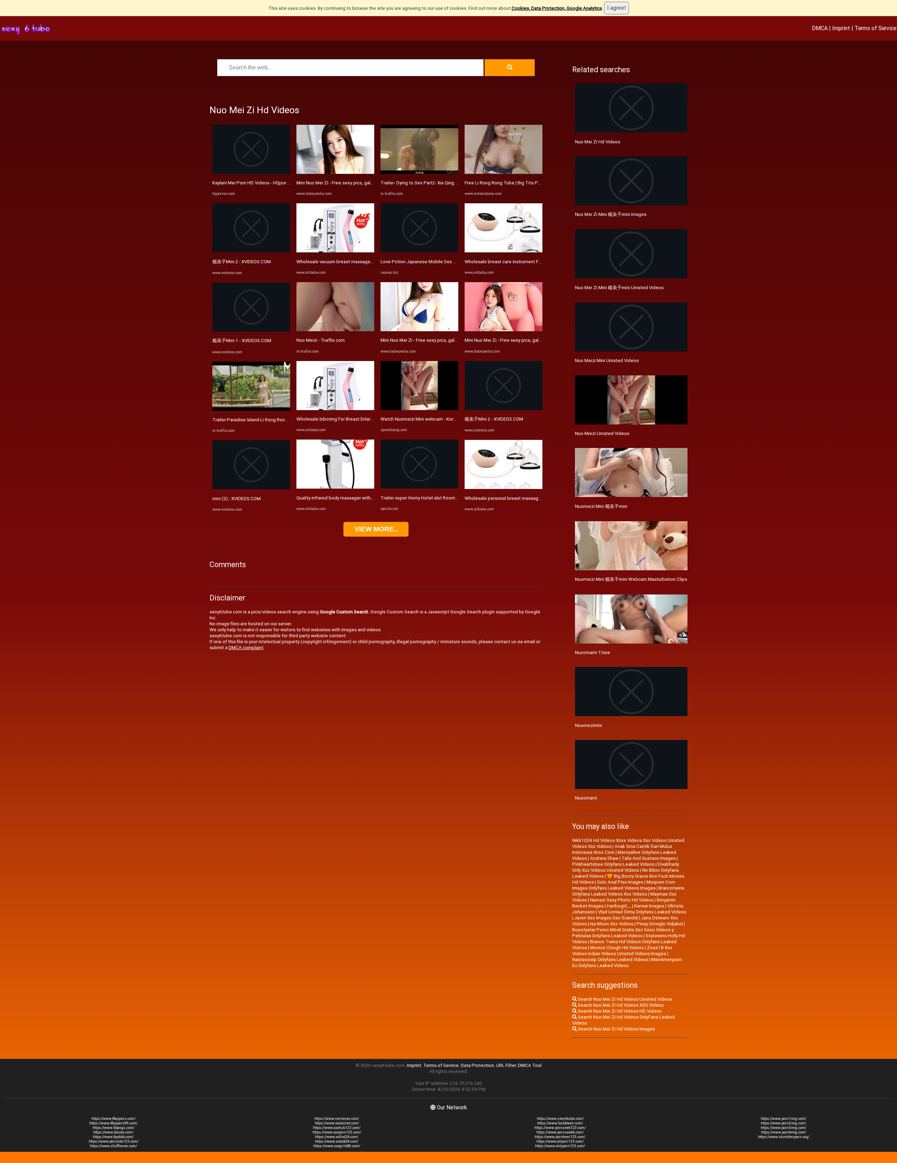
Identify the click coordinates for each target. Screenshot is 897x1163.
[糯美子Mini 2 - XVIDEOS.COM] (251, 251)
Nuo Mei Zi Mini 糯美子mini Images (610, 214)
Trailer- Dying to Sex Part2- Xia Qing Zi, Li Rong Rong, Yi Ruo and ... (449, 183)
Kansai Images (649, 906)
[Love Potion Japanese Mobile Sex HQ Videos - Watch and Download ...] (419, 251)
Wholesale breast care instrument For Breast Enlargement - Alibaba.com (539, 262)
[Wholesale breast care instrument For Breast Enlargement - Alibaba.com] (503, 251)
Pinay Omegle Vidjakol (660, 924)
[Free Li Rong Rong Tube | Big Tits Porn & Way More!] (503, 172)
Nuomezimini (588, 725)
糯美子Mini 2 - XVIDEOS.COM (241, 262)
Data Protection (477, 1065)
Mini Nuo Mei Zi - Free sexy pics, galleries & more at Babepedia (361, 183)
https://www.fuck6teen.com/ (560, 1123)
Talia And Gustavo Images (649, 858)
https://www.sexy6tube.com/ (560, 1118)
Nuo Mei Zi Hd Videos (597, 142)
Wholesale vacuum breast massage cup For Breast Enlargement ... (364, 262)
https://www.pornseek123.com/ (560, 1127)
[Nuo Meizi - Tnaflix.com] (335, 330)
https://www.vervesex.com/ (336, 1118)
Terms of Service (875, 28)
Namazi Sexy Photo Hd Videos (621, 900)
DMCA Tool (530, 1065)
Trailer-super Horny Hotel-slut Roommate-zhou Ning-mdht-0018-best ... (454, 498)
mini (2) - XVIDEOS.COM (236, 499)
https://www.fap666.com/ (113, 1137)
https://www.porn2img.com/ (783, 1123)
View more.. (376, 529)
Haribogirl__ (619, 906)
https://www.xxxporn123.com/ (337, 1132)
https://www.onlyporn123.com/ (560, 1146)
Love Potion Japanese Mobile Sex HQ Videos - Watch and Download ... (454, 262)
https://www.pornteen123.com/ (560, 1137)
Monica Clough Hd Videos (617, 948)
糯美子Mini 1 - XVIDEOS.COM (241, 341)
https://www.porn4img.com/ (783, 1132)
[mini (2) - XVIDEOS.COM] (251, 488)
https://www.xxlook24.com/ (336, 1141)
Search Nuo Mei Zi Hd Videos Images (616, 1029)
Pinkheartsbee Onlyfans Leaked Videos (613, 864)
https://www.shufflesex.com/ (113, 1146)
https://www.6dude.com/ (113, 1132)
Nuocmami (586, 798)
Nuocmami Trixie (592, 652)
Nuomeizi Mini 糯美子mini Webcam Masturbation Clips (631, 579)
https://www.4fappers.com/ (113, 1118)
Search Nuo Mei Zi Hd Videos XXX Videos (620, 1005)
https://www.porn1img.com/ (783, 1118)
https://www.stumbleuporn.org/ (783, 1137)
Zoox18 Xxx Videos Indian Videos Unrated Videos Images (622, 951)
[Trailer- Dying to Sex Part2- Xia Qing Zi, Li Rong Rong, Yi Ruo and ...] (419, 172)
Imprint (841, 28)
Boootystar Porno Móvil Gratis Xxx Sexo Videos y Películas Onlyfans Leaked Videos (623, 933)
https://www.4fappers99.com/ (113, 1123)
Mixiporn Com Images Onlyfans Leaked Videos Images (623, 885)
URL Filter (506, 1065)
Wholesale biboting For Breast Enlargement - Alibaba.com (356, 419)
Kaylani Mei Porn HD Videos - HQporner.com (257, 183)
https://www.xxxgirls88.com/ (336, 1146)
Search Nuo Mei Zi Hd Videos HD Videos (619, 1011)
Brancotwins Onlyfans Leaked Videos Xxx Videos (628, 891)
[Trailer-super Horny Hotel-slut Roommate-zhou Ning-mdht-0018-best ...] (419, 487)
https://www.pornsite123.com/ (113, 1141)
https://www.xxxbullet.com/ (337, 1123)
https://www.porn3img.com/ (783, 1127)
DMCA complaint (245, 648)
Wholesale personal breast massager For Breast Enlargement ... (530, 498)
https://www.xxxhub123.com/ (337, 1127)
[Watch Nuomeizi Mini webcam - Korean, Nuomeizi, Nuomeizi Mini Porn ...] (419, 409)
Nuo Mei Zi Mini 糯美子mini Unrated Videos (619, 288)
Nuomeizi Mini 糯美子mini (601, 506)
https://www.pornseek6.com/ (560, 1132)
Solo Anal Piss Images (620, 882)
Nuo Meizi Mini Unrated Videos (607, 360)
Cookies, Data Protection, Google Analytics (557, 8)
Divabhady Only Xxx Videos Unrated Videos (625, 867)
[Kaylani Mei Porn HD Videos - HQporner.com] (251, 172)
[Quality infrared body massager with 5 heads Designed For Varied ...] (335, 487)
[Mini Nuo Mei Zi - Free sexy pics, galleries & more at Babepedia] (335, 172)
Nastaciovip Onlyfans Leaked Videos (610, 960)
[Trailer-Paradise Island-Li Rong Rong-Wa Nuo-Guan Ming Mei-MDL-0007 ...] (251, 409)
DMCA (820, 28)
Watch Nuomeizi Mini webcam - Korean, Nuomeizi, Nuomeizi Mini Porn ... (455, 419)
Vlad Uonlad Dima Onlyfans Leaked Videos (642, 912)
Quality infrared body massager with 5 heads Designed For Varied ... (366, 498)
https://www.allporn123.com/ (560, 1141)
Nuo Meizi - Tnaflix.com (320, 340)
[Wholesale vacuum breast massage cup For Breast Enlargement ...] (335, 251)
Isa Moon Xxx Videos (612, 924)
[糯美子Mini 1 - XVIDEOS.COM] (251, 330)
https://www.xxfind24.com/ (336, 1137)
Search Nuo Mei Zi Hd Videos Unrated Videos (624, 999)
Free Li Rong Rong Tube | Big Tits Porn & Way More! (518, 183)
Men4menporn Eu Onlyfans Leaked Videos (627, 962)
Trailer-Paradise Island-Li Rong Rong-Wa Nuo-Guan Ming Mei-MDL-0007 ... (288, 420)
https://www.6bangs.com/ (114, 1127)
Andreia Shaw (604, 858)
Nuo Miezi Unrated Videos (602, 433)
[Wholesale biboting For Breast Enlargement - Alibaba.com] (335, 409)
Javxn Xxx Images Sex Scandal (606, 918)
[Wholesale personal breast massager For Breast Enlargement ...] (503, 487)
